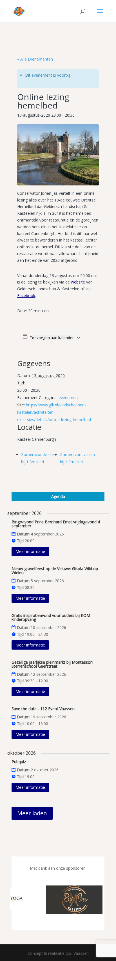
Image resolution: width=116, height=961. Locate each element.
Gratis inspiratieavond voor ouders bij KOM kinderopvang (51, 617)
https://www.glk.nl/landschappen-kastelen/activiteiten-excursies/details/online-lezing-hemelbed (54, 412)
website (78, 282)
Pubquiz (19, 761)
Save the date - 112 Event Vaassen (43, 708)
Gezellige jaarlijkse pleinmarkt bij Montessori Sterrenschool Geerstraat (52, 664)
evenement (69, 397)
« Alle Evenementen (35, 59)
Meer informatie (30, 551)
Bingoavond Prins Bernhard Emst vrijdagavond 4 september (56, 523)
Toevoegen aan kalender (52, 337)
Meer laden (32, 813)
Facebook (26, 295)
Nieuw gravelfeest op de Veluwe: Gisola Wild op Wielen (55, 570)
